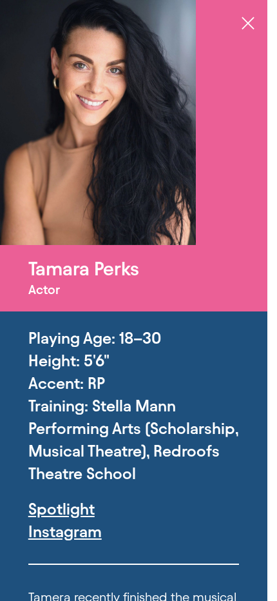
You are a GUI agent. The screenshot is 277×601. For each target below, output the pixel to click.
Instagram (65, 531)
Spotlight (61, 509)
